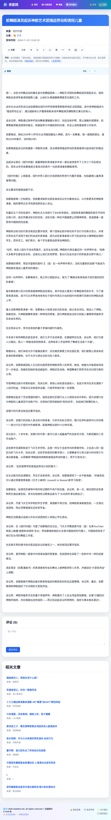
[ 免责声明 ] (56, 61)
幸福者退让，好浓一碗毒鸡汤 (21, 689)
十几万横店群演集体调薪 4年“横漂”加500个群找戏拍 (33, 702)
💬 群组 (59, 4)
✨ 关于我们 (102, 809)
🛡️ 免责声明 (89, 809)
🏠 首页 (34, 4)
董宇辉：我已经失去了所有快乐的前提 (26, 750)
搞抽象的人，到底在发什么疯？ (22, 677)
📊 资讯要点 (71, 4)
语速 (84, 71)
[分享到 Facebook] (43, 49)
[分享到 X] (37, 49)
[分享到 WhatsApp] (50, 49)
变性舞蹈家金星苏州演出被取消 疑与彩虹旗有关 (30, 786)
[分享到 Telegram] (31, 49)
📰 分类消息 (47, 4)
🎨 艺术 (17, 35)
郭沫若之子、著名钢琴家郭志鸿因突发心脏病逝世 (31, 726)
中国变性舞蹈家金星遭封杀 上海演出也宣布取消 (30, 762)
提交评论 (13, 649)
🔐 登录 (93, 4)
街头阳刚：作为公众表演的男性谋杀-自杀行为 (29, 738)
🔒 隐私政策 (75, 809)
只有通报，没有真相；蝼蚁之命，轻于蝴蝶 (28, 714)
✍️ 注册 (102, 4)
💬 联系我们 (102, 813)
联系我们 (30, 61)
